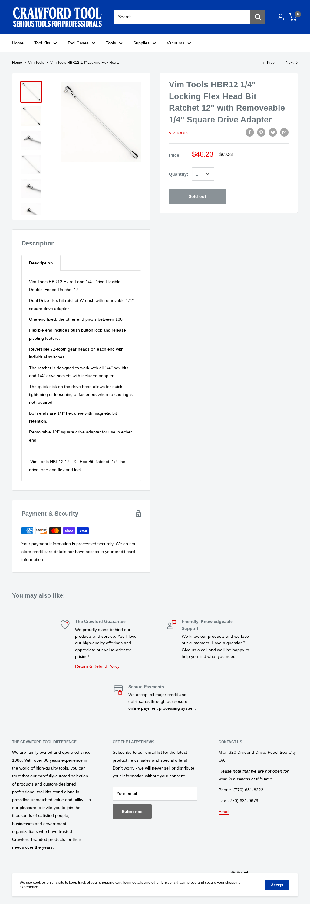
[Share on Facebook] (250, 132)
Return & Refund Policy (97, 666)
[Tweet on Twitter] (273, 132)
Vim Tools (36, 62)
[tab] (41, 263)
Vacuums (175, 43)
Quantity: (178, 174)
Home (18, 43)
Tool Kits (42, 43)
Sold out (197, 196)
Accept (277, 885)
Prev (271, 62)
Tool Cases (78, 43)
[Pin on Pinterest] (261, 132)
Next (289, 62)
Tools (111, 43)
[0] (293, 17)
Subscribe (132, 811)
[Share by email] (284, 132)
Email (224, 811)
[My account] (281, 17)
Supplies (141, 43)
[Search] (257, 17)
